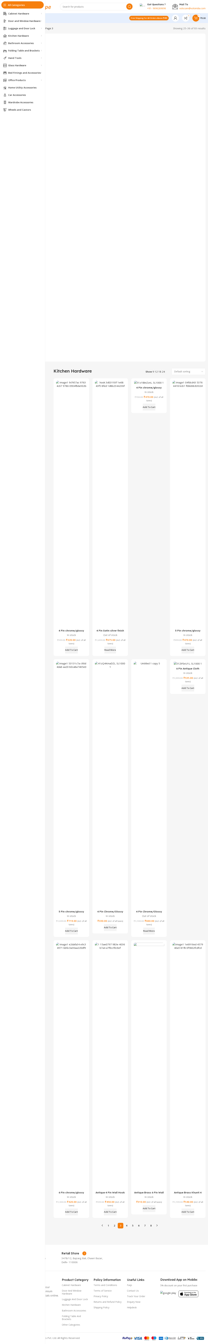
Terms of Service (103, 1290)
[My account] (175, 18)
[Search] (129, 6)
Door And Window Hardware (71, 1292)
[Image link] (168, 1292)
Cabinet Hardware (71, 1285)
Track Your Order (136, 1296)
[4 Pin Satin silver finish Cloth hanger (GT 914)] (110, 504)
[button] (71, 650)
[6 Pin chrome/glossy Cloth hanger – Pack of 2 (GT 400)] (71, 1066)
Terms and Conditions (105, 1285)
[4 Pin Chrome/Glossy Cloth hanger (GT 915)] (149, 785)
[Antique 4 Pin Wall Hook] (110, 1066)
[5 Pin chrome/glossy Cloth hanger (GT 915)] (71, 785)
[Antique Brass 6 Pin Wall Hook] (149, 1066)
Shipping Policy (101, 1307)
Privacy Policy (101, 1296)
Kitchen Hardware (71, 1304)
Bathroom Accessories (74, 1310)
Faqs (129, 1285)
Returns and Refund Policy (108, 1301)
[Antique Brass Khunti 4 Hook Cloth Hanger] (187, 1066)
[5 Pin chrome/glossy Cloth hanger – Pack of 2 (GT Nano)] (187, 504)
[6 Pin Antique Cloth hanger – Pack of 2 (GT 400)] (187, 663)
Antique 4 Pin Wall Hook (110, 1192)
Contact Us (133, 1290)
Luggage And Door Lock (75, 1299)
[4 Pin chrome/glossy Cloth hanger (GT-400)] (71, 504)
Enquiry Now (133, 1301)
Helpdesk (132, 1307)
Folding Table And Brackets (71, 1318)
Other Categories (71, 1324)
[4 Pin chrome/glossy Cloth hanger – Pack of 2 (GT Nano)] (149, 382)
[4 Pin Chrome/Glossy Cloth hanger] (110, 785)
